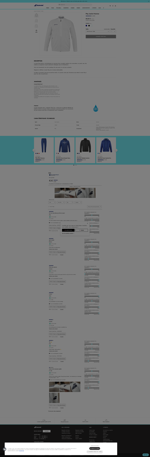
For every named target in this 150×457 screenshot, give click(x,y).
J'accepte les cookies (94, 448)
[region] (61, 449)
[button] (4, 449)
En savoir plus (21, 450)
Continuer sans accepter (95, 445)
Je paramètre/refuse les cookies (94, 451)
